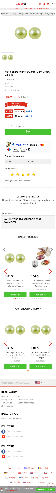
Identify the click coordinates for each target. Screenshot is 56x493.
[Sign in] (44, 4)
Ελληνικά (30, 468)
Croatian (37, 473)
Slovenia (30, 482)
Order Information (25, 399)
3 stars (23, 174)
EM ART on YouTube (15, 436)
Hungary (12, 477)
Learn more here (11, 491)
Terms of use (6, 403)
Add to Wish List (13, 90)
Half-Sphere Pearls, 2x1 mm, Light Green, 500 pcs (15, 355)
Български (16, 468)
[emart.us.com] (17, 4)
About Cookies (7, 406)
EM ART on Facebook (15, 431)
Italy (36, 477)
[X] (2, 488)
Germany (10, 473)
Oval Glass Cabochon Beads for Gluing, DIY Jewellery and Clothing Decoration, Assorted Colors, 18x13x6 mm (15, 283)
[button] (13, 298)
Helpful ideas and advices (11, 418)
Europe (25, 477)
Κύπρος (43, 482)
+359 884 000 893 (42, 8)
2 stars (17, 174)
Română (44, 468)
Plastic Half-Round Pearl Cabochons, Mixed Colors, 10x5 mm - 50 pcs (40, 283)
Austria (24, 473)
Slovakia (16, 482)
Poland (48, 477)
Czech (49, 473)
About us (5, 396)
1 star (12, 174)
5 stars (33, 174)
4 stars (28, 174)
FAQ (19, 396)
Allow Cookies (45, 489)
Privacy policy (6, 399)
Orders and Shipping (26, 403)
